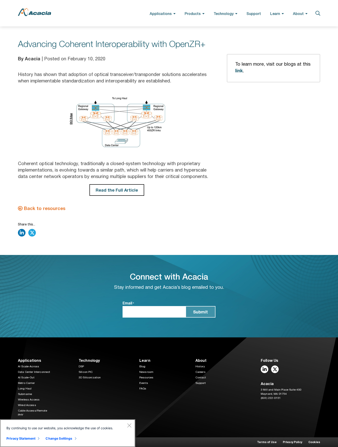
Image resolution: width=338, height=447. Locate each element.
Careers (200, 372)
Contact (200, 377)
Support (253, 13)
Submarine (25, 394)
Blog (142, 366)
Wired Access (27, 405)
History (200, 366)
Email (128, 303)
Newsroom (146, 372)
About (298, 13)
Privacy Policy (292, 442)
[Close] (129, 425)
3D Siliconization (90, 377)
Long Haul (25, 388)
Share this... (26, 224)
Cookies (314, 442)
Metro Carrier (26, 383)
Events (143, 383)
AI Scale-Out (26, 377)
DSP (81, 366)
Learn (275, 13)
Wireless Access (29, 399)
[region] (67, 433)
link (239, 70)
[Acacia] (34, 12)
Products (193, 13)
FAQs (142, 388)
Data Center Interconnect (34, 372)
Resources (146, 377)
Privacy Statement (20, 438)
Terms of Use (267, 442)
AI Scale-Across (28, 366)
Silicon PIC (86, 372)
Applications (161, 13)
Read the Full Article (117, 190)
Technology (224, 13)
